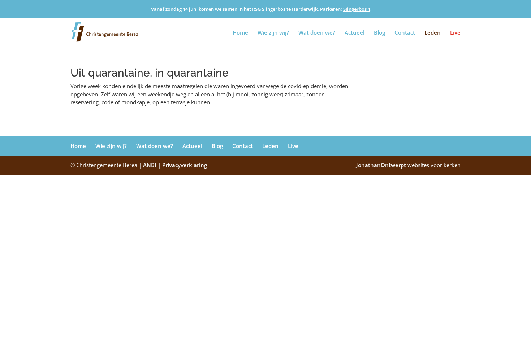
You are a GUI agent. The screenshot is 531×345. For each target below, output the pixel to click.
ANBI (149, 165)
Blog (379, 33)
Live (455, 33)
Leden (432, 33)
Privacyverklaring (184, 165)
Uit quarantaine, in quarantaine (149, 72)
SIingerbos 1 (356, 9)
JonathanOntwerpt (408, 165)
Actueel (354, 33)
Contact (404, 33)
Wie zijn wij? (273, 33)
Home (240, 33)
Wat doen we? (316, 33)
